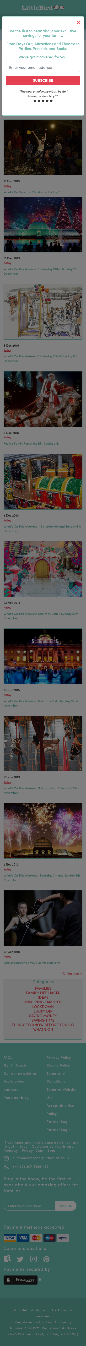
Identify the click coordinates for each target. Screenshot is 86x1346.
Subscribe (43, 80)
